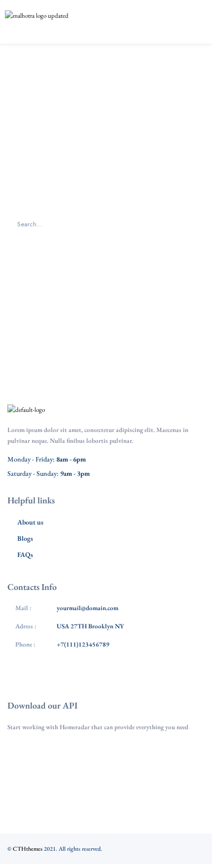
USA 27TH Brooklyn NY (90, 626)
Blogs (25, 538)
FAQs (25, 554)
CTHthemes (27, 849)
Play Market (111, 784)
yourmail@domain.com (87, 608)
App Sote (111, 754)
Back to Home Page (106, 280)
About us (30, 522)
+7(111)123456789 (83, 644)
